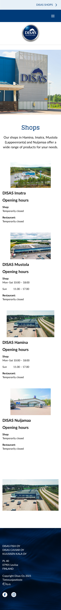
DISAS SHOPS (44, 5)
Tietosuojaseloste (12, 580)
